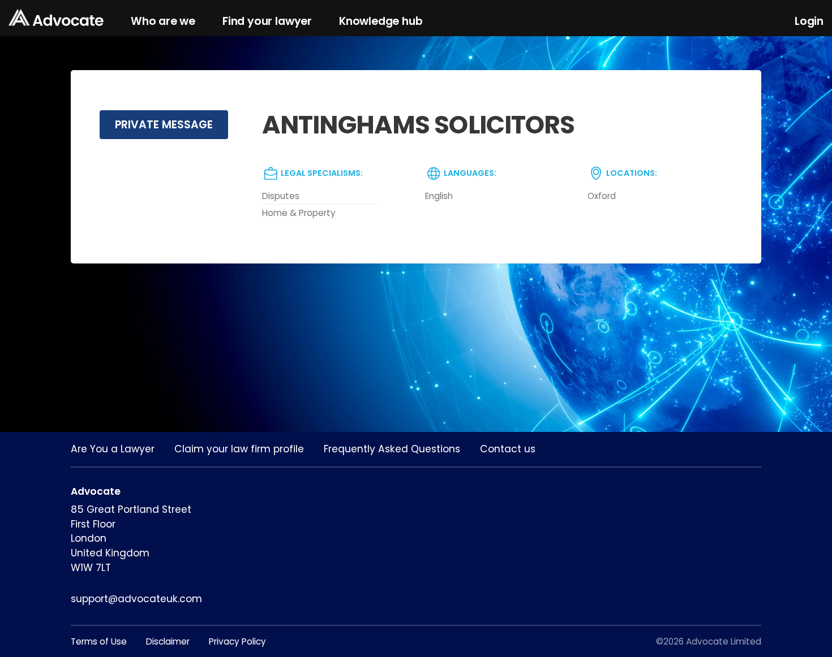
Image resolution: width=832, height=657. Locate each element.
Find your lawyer (267, 21)
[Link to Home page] (56, 18)
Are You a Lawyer (113, 449)
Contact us (507, 449)
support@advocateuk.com (136, 599)
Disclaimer (168, 641)
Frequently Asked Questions (392, 449)
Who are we (163, 21)
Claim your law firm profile (239, 449)
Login (809, 21)
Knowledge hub (381, 21)
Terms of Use (99, 641)
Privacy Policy (237, 641)
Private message (164, 124)
